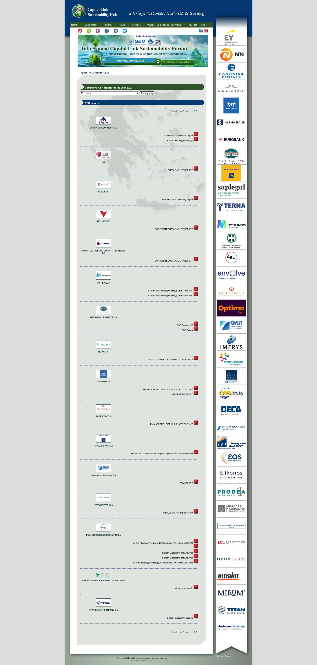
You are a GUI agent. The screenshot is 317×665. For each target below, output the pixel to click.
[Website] (231, 45)
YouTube (192, 25)
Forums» (136, 25)
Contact (228, 656)
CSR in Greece (97, 12)
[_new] (195, 136)
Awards (150, 25)
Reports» (107, 25)
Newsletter (76, 32)
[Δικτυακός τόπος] (143, 66)
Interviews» (176, 25)
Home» (74, 25)
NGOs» (122, 25)
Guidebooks (163, 25)
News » (202, 25)
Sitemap (220, 656)
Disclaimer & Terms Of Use (141, 660)
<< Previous (185, 111)
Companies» (90, 25)
